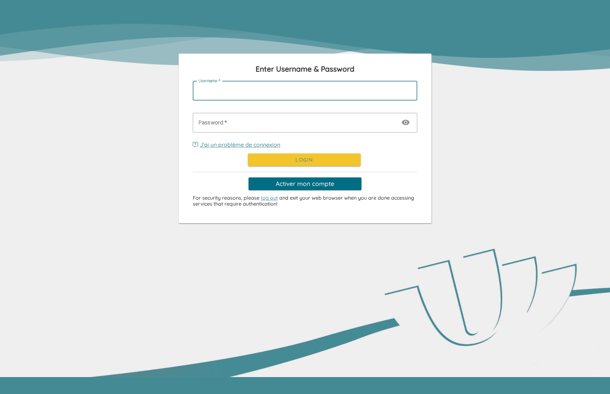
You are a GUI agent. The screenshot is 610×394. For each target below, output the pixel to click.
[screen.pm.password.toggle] (406, 123)
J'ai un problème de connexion (240, 144)
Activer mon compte (305, 183)
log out (269, 198)
